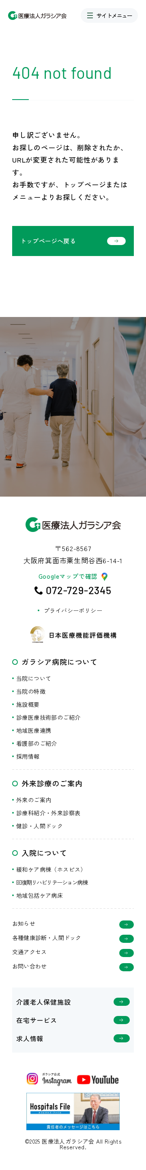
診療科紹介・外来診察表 (48, 813)
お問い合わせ (29, 966)
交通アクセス (29, 952)
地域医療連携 (33, 730)
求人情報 (29, 1038)
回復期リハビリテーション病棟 (51, 882)
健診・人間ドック (39, 826)
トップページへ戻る (48, 241)
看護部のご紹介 (36, 743)
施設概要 (28, 704)
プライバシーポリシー (73, 610)
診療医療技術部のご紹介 (48, 717)
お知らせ (23, 923)
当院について (33, 678)
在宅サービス (36, 1020)
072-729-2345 (79, 590)
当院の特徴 (30, 691)
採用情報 (28, 756)
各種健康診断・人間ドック (46, 938)
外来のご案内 (33, 800)
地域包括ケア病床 (39, 895)
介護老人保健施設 (43, 1002)
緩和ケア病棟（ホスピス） (51, 869)
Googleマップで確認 (68, 576)
